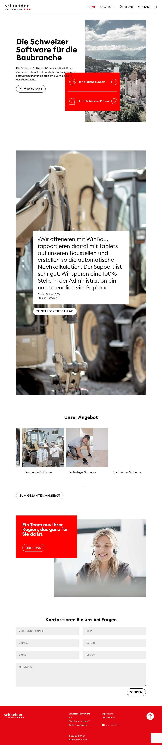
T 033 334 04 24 (77, 735)
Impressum (107, 713)
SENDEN (136, 692)
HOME (91, 7)
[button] (8, 456)
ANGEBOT (106, 7)
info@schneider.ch (78, 739)
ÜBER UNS (127, 7)
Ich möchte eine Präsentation (94, 101)
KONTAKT (144, 7)
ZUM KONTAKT (30, 89)
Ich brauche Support (92, 82)
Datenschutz (108, 717)
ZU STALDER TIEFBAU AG (54, 311)
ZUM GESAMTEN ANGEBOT (39, 495)
